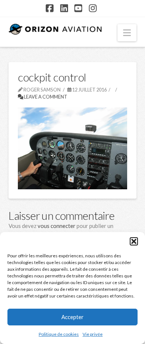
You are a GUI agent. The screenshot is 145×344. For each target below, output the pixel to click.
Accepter (72, 317)
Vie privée (93, 334)
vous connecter (56, 225)
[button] (134, 241)
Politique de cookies (59, 334)
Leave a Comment (45, 97)
